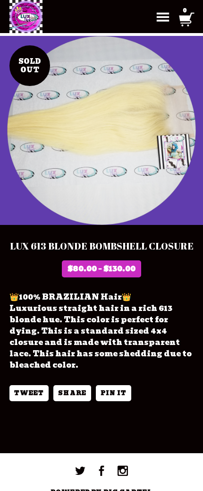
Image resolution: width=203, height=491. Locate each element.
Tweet (29, 392)
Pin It (114, 392)
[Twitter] (80, 470)
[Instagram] (123, 470)
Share (72, 392)
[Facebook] (101, 470)
